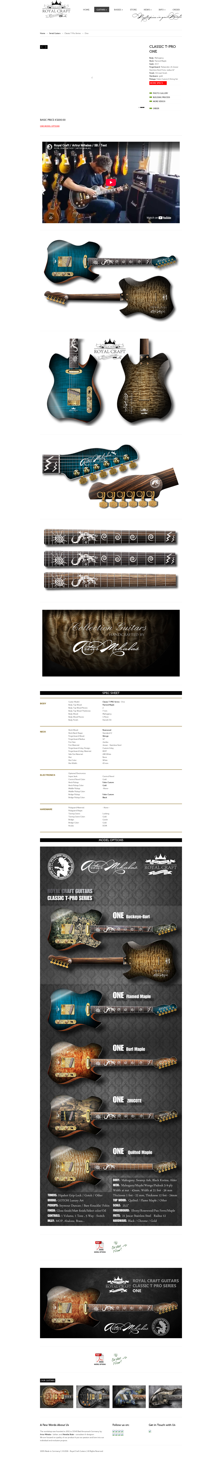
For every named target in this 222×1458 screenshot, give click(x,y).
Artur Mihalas (46, 1434)
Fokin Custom (108, 782)
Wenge (106, 736)
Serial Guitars (54, 33)
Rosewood (107, 730)
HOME (86, 10)
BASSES (118, 10)
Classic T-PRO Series (111, 702)
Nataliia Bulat (68, 1434)
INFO (162, 10)
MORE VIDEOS (159, 101)
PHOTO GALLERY (160, 93)
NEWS (148, 10)
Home (42, 33)
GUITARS (102, 10)
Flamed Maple (108, 705)
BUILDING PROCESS (161, 97)
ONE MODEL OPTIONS (50, 126)
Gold (104, 785)
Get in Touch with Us (162, 1425)
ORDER (176, 10)
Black (105, 797)
